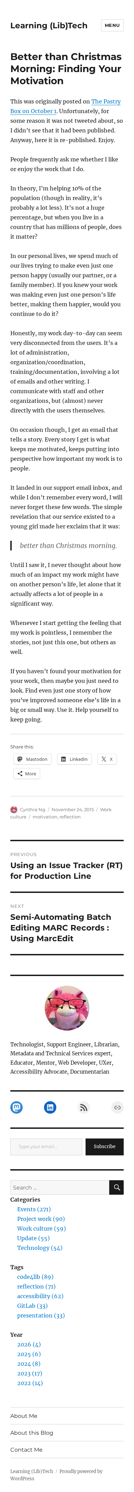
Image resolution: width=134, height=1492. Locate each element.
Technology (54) (40, 1247)
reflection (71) (36, 1286)
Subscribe (104, 1147)
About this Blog (31, 1433)
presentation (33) (41, 1315)
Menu (112, 25)
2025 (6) (29, 1354)
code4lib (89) (35, 1276)
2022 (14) (30, 1383)
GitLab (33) (32, 1305)
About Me (23, 1416)
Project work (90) (41, 1218)
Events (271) (34, 1209)
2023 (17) (29, 1373)
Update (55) (33, 1238)
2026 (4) (29, 1344)
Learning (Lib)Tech (49, 25)
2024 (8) (29, 1363)
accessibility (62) (40, 1296)
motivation (45, 816)
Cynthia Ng (32, 809)
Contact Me (26, 1449)
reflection (70, 816)
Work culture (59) (41, 1228)
